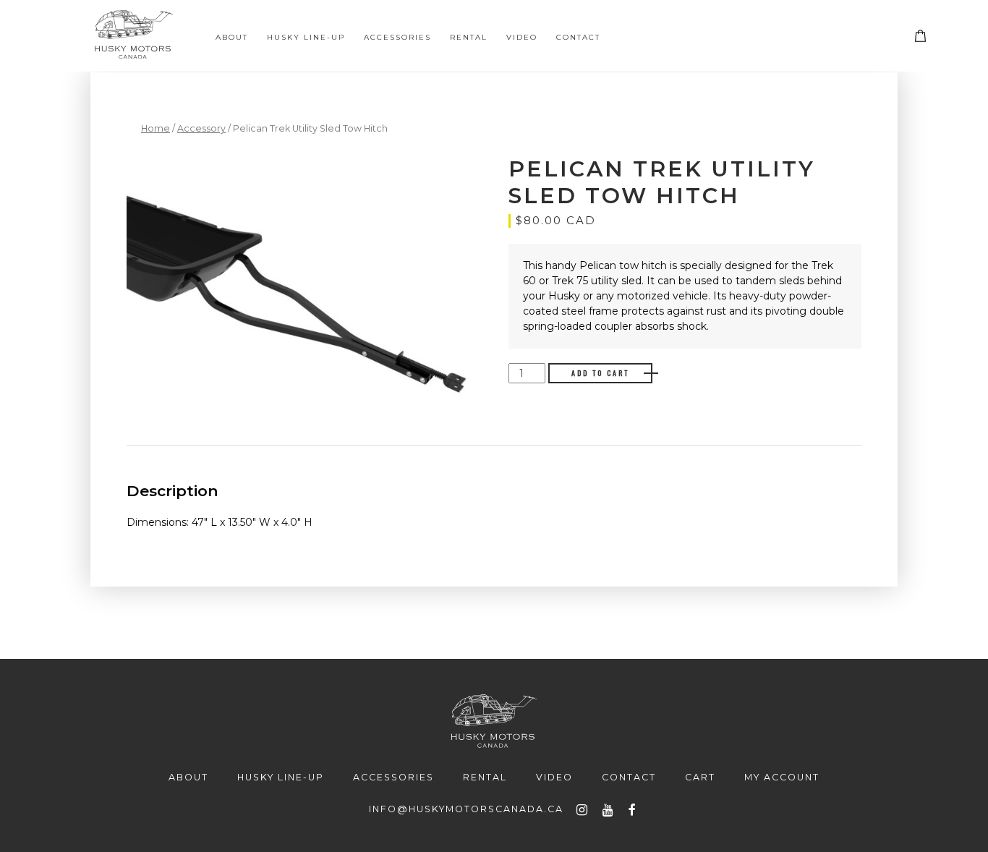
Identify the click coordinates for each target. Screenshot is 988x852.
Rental (468, 37)
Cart (926, 38)
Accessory (201, 128)
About (232, 37)
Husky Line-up (306, 37)
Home (155, 128)
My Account (781, 777)
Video (521, 37)
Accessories (397, 37)
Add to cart (600, 372)
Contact (578, 37)
